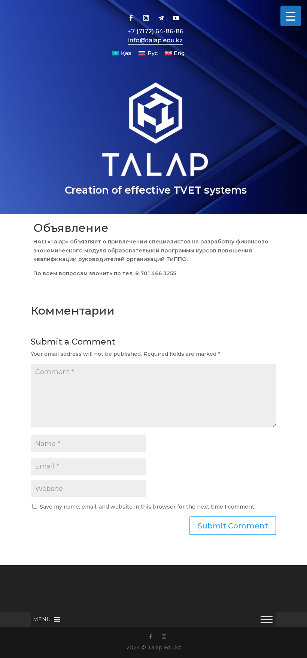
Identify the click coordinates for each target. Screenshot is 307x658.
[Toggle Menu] (267, 619)
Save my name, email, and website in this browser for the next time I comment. (147, 506)
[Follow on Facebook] (131, 18)
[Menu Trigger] (290, 16)
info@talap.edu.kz (155, 40)
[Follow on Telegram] (161, 18)
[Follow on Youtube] (176, 18)
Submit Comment (233, 525)
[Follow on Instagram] (146, 18)
